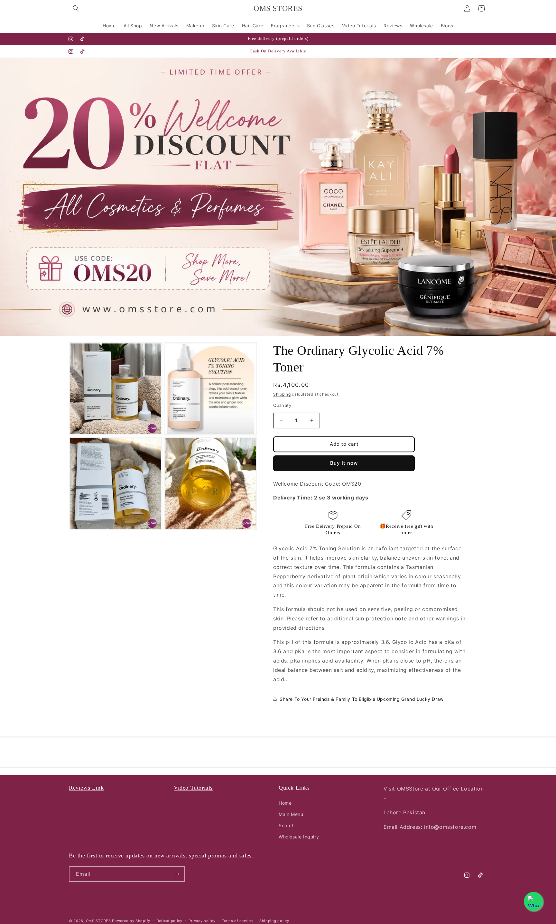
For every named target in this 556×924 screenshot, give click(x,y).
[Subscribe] (177, 874)
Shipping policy (274, 920)
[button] (76, 8)
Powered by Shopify (131, 921)
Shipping (282, 394)
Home (285, 802)
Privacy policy (202, 920)
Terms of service (237, 920)
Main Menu (291, 814)
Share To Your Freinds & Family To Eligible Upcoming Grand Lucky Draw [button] (362, 699)
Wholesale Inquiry (299, 836)
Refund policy (169, 920)
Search (287, 825)
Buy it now (344, 463)
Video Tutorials (193, 787)
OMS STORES (98, 921)
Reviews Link (86, 787)
